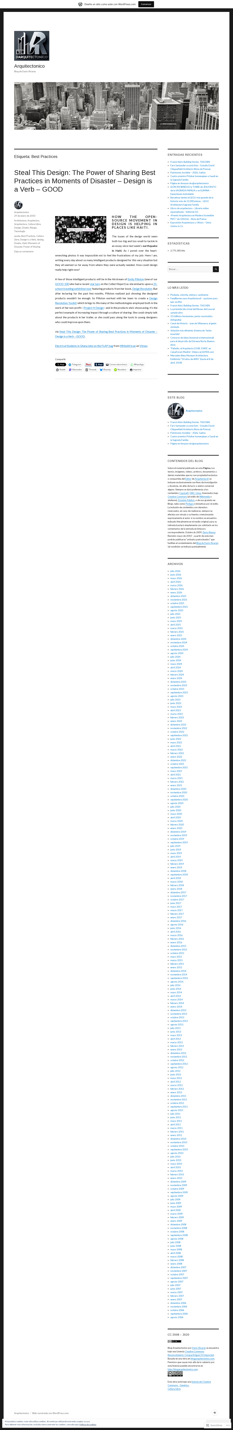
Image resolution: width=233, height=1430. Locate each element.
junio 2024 (175, 660)
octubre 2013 (177, 1017)
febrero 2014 (177, 1003)
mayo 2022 (176, 742)
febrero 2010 (177, 1174)
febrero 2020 (177, 824)
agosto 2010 (176, 1153)
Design (17, 227)
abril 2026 (175, 581)
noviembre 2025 (178, 599)
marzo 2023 (176, 714)
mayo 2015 (176, 956)
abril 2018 (175, 878)
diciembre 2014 (178, 971)
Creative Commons (177, 496)
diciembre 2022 (178, 724)
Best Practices (28, 236)
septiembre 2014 (179, 978)
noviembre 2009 (178, 1185)
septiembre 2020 (179, 799)
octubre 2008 (177, 1231)
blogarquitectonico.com (202, 1358)
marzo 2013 (176, 1042)
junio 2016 (175, 928)
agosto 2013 (176, 1024)
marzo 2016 (176, 935)
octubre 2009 (177, 1188)
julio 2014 (175, 985)
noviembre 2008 (178, 1228)
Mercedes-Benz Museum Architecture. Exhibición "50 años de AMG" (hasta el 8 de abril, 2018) (191, 359)
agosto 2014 (176, 981)
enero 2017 (176, 917)
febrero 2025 (177, 631)
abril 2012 (175, 1081)
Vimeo (143, 345)
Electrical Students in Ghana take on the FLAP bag (84, 345)
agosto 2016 (176, 924)
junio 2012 (175, 1074)
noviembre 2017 (178, 896)
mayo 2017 (176, 906)
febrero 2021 (177, 781)
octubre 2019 (177, 838)
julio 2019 (175, 846)
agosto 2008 (176, 1238)
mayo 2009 (176, 1206)
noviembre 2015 (178, 949)
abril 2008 (175, 1253)
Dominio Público (186, 500)
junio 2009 (175, 1203)
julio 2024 (175, 656)
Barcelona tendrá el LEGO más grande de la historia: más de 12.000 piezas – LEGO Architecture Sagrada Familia (191, 201)
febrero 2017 (177, 913)
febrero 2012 (177, 1088)
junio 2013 (175, 1031)
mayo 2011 (176, 1121)
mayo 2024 (176, 664)
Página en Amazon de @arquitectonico (189, 183)
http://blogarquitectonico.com (183, 1369)
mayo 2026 (176, 578)
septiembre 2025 (179, 606)
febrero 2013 (177, 1046)
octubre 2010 (177, 1146)
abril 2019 (175, 856)
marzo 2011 (176, 1128)
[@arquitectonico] (215, 1413)
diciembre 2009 (178, 1181)
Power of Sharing (31, 246)
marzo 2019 (176, 860)
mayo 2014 (176, 992)
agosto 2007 (176, 1281)
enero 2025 (176, 635)
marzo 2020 (176, 821)
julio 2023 (175, 699)
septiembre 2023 (179, 692)
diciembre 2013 (178, 1010)
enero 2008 (176, 1263)
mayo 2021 (176, 771)
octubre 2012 (177, 1060)
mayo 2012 (176, 1078)
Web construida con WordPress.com (50, 1413)
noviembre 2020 (178, 792)
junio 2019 (175, 849)
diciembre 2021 (178, 760)
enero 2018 (176, 888)
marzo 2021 (176, 778)
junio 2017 (175, 903)
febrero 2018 (177, 885)
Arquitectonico (29, 66)
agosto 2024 (176, 653)
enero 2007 (176, 1299)
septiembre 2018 (179, 874)
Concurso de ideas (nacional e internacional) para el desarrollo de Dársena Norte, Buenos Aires (192, 341)
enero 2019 (176, 867)
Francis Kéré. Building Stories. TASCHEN (190, 161)
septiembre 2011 (179, 1106)
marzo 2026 (176, 585)
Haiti (24, 243)
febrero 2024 (177, 674)
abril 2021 (175, 774)
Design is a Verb (28, 239)
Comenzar (146, 4)
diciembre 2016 (178, 921)
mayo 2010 (176, 1163)
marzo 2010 (176, 1171)
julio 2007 (175, 1285)
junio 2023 (175, 703)
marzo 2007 (176, 1292)
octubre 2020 (177, 796)
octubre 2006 (177, 1310)
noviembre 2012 (178, 1056)
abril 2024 (175, 667)
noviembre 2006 (178, 1306)
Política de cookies (87, 1424)
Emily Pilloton (136, 279)
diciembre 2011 (178, 1096)
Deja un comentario (24, 251)
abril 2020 (175, 817)
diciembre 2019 (178, 831)
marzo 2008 (176, 1256)
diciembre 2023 (178, 681)
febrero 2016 (177, 938)
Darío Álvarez (209, 532)
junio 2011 (175, 1117)
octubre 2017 (177, 899)
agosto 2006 (176, 1317)
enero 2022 (176, 756)
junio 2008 (175, 1246)
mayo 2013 (176, 1035)
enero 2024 (176, 678)
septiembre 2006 (179, 1313)
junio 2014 (175, 988)
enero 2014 (176, 1006)
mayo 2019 (176, 853)
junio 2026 (175, 574)
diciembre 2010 (178, 1138)
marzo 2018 (176, 881)
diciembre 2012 (178, 1053)
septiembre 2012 (179, 1063)
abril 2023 (175, 710)
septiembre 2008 (179, 1235)
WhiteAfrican (128, 345)
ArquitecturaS (202, 478)
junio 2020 (175, 810)
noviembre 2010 (178, 1142)
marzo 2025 (176, 628)
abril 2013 (175, 1038)
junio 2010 (175, 1160)
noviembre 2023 (178, 685)
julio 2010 (175, 1156)
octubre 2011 (177, 1103)
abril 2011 (175, 1124)
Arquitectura (20, 224)
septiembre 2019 (179, 842)
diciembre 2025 (178, 596)
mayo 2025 (176, 621)
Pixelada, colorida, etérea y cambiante (189, 294)
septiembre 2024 (179, 649)
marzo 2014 (176, 999)
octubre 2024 (177, 646)
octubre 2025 (177, 603)
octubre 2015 (177, 953)
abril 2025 (175, 624)
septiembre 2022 (179, 735)
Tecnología (19, 231)
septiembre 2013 (179, 1021)
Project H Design (94, 307)
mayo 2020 (176, 814)
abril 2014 (175, 996)
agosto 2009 (176, 1196)
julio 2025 (175, 614)
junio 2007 (175, 1288)
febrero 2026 (177, 589)
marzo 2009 (176, 1213)
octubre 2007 (177, 1274)
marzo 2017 (176, 910)
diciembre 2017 (178, 892)
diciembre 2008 (178, 1224)
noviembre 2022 (178, 728)
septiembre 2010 (179, 1149)
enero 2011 (176, 1135)
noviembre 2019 (178, 835)
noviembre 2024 (178, 642)
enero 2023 (176, 721)
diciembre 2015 (178, 946)
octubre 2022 (177, 731)
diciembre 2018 (178, 871)
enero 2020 (176, 828)
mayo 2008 (176, 1249)
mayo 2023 (176, 706)
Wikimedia (204, 496)
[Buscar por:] (190, 269)
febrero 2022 (177, 753)
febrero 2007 (177, 1295)
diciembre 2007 (178, 1267)
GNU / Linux (195, 493)
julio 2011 (175, 1113)
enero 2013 (176, 1049)
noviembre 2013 (178, 1013)
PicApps (190, 503)
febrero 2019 (177, 863)
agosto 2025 (176, 610)
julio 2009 (175, 1199)
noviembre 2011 (178, 1099)
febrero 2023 (177, 717)
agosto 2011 (176, 1110)
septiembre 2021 (179, 767)
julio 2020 (175, 806)
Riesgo (33, 227)
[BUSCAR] (216, 269)
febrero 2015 (177, 963)
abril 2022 (175, 746)
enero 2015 (176, 967)
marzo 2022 (176, 749)
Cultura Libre (34, 224)
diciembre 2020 (178, 789)
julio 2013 (175, 1028)
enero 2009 (176, 1221)
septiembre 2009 (179, 1192)
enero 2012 (176, 1092)
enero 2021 (176, 785)
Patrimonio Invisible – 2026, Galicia (188, 172)
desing (40, 239)
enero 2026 (176, 592)
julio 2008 (175, 1242)
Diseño (25, 227)
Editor (188, 478)
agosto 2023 (176, 696)
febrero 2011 (177, 1131)
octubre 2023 (177, 689)
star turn (95, 283)
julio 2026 (175, 571)
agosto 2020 (176, 803)
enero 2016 (176, 942)
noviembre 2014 (178, 974)
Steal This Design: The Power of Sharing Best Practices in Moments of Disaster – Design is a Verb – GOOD (84, 181)
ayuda (17, 236)
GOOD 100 (62, 283)
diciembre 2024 (178, 639)
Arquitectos (33, 220)
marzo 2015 (176, 960)
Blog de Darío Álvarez (207, 543)
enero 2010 (176, 1178)
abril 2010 (175, 1167)
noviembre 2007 (178, 1271)
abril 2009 (175, 1210)
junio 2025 (175, 617)
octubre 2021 (177, 764)
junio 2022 (175, 739)
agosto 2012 (176, 1067)
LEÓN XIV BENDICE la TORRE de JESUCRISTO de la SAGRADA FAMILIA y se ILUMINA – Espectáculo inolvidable (193, 190)
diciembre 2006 (178, 1303)
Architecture (20, 220)
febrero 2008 (177, 1260)
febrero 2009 (177, 1217)
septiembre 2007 (179, 1278)
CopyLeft (183, 493)
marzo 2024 (176, 671)
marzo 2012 (176, 1085)
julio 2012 (175, 1071)
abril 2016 (175, 931)
